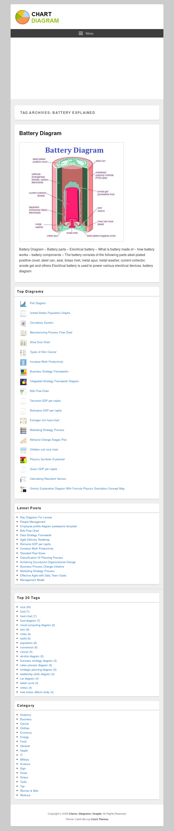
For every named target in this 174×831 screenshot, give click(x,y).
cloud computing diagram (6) (37, 625)
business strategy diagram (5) (38, 661)
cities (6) (25, 634)
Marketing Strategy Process (47, 430)
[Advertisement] (87, 69)
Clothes (24, 728)
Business (26, 719)
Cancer (24, 724)
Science (25, 764)
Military (24, 759)
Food (23, 741)
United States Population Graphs (50, 313)
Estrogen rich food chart (44, 420)
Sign (23, 768)
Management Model (32, 580)
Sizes (23, 773)
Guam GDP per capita (43, 469)
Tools (23, 782)
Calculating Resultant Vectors (48, 479)
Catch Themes (99, 819)
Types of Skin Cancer (43, 352)
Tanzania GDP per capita (45, 401)
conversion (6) (29, 647)
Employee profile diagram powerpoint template (48, 526)
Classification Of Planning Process (41, 557)
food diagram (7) (30, 620)
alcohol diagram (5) (32, 656)
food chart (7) (28, 616)
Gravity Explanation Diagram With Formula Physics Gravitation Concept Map (77, 488)
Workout (25, 795)
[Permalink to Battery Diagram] (71, 243)
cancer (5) (26, 652)
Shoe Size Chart (40, 342)
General (25, 746)
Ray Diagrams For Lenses (36, 517)
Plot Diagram (38, 303)
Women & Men (29, 791)
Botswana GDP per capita (46, 410)
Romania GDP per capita (35, 544)
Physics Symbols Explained (47, 459)
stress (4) (26, 688)
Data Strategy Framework (36, 535)
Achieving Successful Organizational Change (48, 562)
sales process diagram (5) (36, 665)
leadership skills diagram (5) (37, 674)
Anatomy (25, 715)
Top (22, 786)
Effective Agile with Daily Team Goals (43, 575)
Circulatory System (41, 322)
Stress (24, 777)
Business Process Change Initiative (42, 566)
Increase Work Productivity (46, 362)
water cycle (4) (29, 683)
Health (24, 750)
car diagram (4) (29, 678)
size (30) (25, 607)
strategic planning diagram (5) (38, 669)
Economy (26, 732)
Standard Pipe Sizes (32, 553)
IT (21, 755)
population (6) (28, 643)
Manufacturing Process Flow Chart (51, 332)
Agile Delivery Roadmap (35, 539)
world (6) (25, 638)
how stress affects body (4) (36, 692)
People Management (32, 522)
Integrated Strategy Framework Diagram (54, 381)
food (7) (24, 611)
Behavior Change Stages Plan (48, 440)
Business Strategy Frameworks (49, 371)
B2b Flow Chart (39, 391)
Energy (24, 737)
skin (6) (24, 629)
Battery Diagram (40, 133)
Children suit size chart (44, 449)
